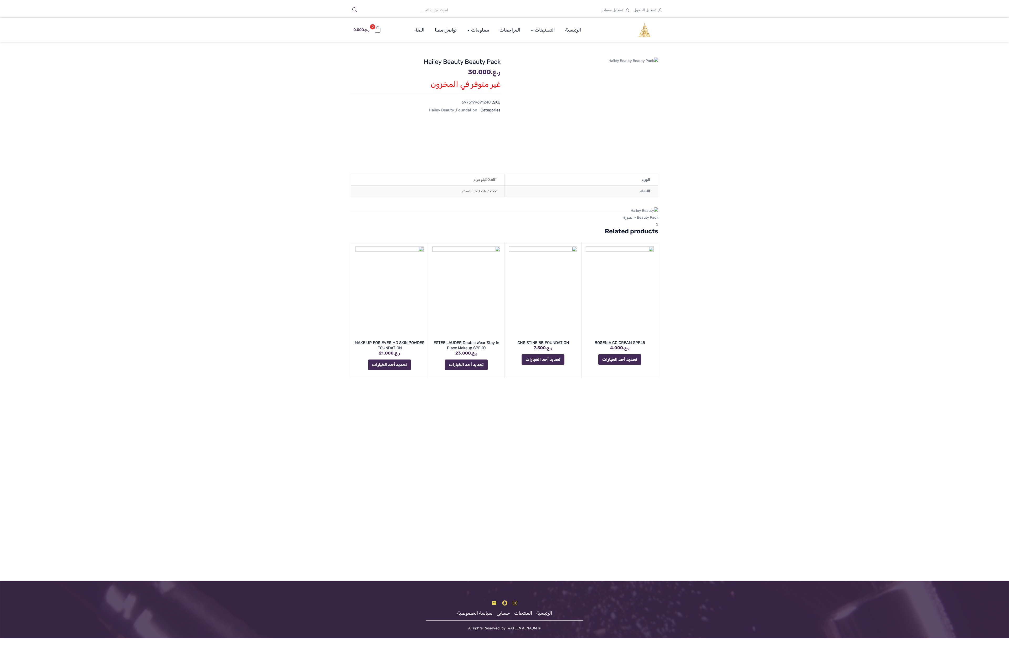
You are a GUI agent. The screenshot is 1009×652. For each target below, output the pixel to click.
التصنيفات (544, 30)
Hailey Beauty (441, 110)
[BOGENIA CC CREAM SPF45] (620, 292)
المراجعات (510, 30)
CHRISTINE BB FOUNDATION (543, 342)
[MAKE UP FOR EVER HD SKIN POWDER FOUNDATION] (390, 292)
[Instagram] (515, 603)
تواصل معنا (446, 30)
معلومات (479, 30)
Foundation (466, 110)
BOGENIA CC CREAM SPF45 (620, 342)
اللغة (419, 30)
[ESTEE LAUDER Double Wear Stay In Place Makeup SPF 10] (466, 292)
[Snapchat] (504, 603)
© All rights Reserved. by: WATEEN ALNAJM (504, 628)
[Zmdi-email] (494, 603)
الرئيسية (573, 30)
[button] (367, 30)
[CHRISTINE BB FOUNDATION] (543, 292)
